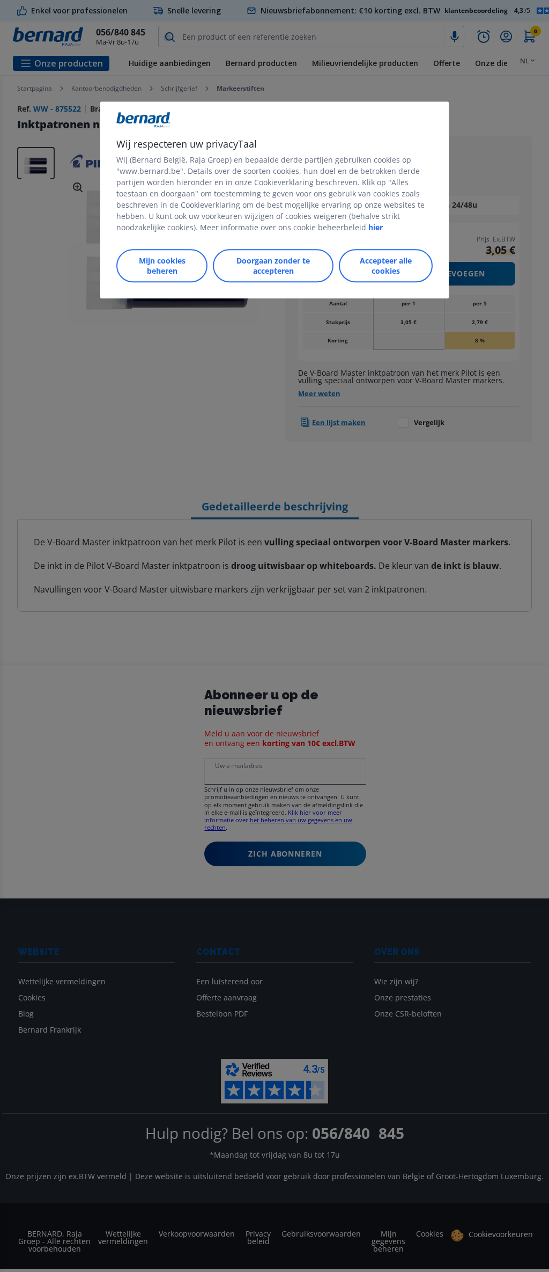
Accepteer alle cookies (386, 265)
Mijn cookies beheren (162, 265)
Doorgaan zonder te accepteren (273, 265)
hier (375, 227)
